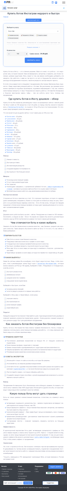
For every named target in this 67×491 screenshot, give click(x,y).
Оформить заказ (33, 60)
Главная (5, 17)
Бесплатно (5, 473)
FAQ (36, 469)
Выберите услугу (13, 27)
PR (9, 2)
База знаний (5, 476)
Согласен (27, 483)
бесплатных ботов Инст (16, 107)
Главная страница (7, 469)
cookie (19, 483)
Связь (37, 471)
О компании (5, 471)
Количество (11, 50)
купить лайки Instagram (42, 437)
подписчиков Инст (19, 369)
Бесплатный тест (34, 20)
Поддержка (50, 483)
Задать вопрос (55, 467)
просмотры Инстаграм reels (47, 263)
